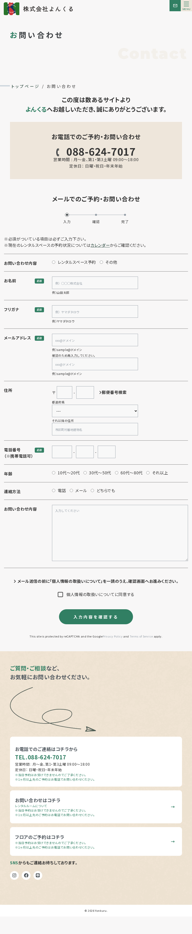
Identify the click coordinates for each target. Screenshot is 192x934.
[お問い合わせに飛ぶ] (175, 5)
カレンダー (100, 245)
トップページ (25, 86)
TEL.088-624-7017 (40, 757)
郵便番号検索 (114, 392)
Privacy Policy (113, 636)
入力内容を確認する (96, 617)
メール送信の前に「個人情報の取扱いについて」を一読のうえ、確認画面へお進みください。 (97, 581)
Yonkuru (101, 911)
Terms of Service (141, 636)
